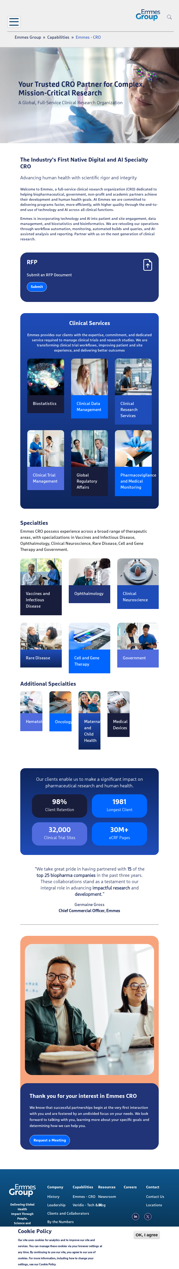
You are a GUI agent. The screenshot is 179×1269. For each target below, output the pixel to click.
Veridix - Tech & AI (87, 1205)
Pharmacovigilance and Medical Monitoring (138, 481)
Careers (130, 1187)
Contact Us (155, 1197)
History (53, 1197)
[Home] (148, 15)
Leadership (56, 1205)
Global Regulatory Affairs (87, 481)
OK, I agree (147, 1235)
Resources (107, 1187)
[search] (169, 25)
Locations (154, 1205)
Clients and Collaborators (63, 1213)
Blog (102, 1205)
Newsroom (107, 1197)
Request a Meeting (50, 1140)
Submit (37, 287)
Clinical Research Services (129, 410)
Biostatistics (45, 404)
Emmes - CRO (84, 1197)
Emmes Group (28, 37)
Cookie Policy (47, 1264)
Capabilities (58, 37)
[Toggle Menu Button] (14, 22)
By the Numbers (60, 1222)
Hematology (37, 722)
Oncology (63, 722)
